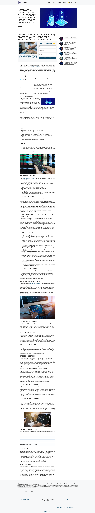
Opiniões (64, 2)
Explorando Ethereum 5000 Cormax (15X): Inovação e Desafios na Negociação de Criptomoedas (70, 48)
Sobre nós (55, 2)
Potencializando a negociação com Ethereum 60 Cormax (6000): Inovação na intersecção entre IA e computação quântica (70, 38)
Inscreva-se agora (47, 57)
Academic (24, 2)
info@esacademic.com (26, 499)
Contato (59, 2)
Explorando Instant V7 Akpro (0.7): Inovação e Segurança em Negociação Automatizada (70, 53)
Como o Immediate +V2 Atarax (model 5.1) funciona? (29, 440)
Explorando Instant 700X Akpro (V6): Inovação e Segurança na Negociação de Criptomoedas (70, 58)
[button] (75, 2)
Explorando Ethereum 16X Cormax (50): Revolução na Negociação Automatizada (70, 43)
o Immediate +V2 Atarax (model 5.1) (45, 400)
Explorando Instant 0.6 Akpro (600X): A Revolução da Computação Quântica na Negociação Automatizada (70, 63)
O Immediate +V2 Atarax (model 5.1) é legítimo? (28, 444)
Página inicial (49, 2)
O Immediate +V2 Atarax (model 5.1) (29, 178)
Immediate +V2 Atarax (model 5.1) (35, 66)
